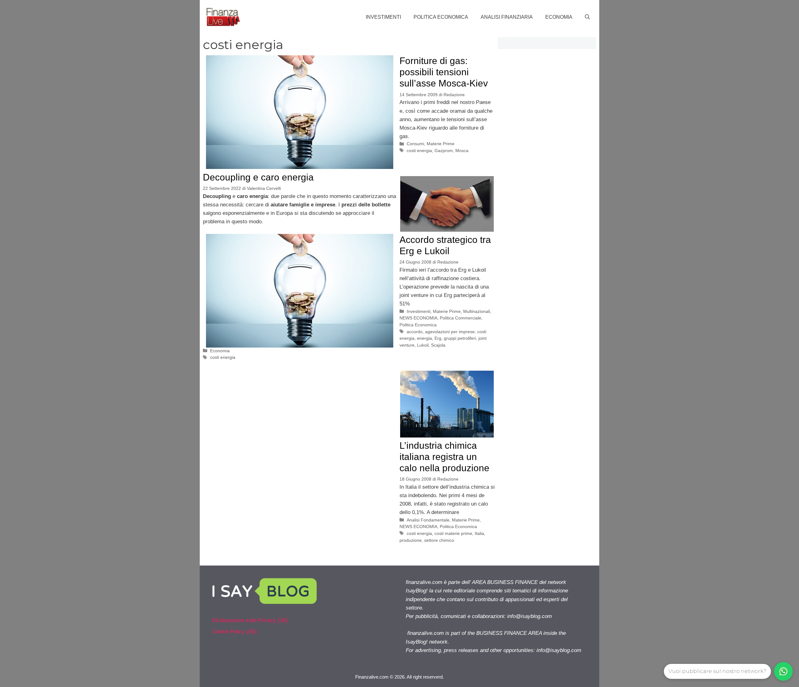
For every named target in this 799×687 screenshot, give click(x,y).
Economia (558, 17)
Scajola (438, 345)
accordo (415, 331)
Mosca (461, 150)
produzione (411, 540)
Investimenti (383, 17)
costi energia (222, 357)
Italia (479, 533)
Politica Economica (441, 17)
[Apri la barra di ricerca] (587, 17)
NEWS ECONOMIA (418, 317)
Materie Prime (440, 143)
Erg (437, 338)
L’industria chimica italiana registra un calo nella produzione (444, 456)
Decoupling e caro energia (258, 177)
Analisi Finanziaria (507, 17)
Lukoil (423, 345)
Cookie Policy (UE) (234, 632)
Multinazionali (476, 311)
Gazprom (443, 150)
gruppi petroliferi (460, 338)
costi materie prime (453, 533)
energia (424, 338)
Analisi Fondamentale (428, 519)
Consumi (415, 143)
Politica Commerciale (460, 317)
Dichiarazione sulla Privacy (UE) (250, 620)
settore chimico (439, 540)
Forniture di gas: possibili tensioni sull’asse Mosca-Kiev (444, 72)
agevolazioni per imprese (450, 331)
